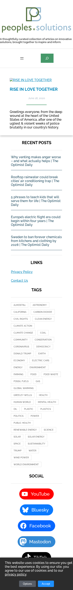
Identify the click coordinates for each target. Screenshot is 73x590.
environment (38, 367)
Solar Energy (36, 436)
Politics (19, 416)
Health (43, 395)
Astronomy (40, 305)
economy (19, 360)
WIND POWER (21, 457)
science (49, 430)
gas (38, 381)
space (17, 443)
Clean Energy (43, 319)
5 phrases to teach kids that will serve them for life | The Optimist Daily (36, 201)
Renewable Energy (25, 430)
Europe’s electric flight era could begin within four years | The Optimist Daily (35, 221)
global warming (24, 388)
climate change (23, 332)
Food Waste (51, 374)
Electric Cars (40, 360)
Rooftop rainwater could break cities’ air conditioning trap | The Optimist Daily (35, 181)
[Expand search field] (47, 58)
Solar (17, 436)
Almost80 (20, 305)
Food (33, 374)
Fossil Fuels (21, 381)
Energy (18, 367)
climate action (23, 326)
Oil (15, 409)
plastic (28, 409)
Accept (46, 583)
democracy (43, 346)
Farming (18, 374)
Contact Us (19, 281)
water (32, 450)
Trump (17, 450)
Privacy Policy (22, 272)
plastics (45, 409)
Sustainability (36, 443)
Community (21, 339)
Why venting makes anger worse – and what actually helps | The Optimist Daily (36, 161)
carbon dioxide (42, 312)
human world (22, 402)
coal (43, 332)
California (20, 312)
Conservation (43, 339)
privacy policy (15, 574)
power (35, 416)
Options (27, 583)
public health (22, 423)
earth (42, 353)
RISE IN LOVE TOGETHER (34, 89)
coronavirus (21, 346)
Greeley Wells (23, 395)
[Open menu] (21, 58)
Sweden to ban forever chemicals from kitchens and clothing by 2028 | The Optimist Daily (36, 241)
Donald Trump (22, 353)
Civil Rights (21, 319)
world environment (26, 464)
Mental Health (47, 402)
